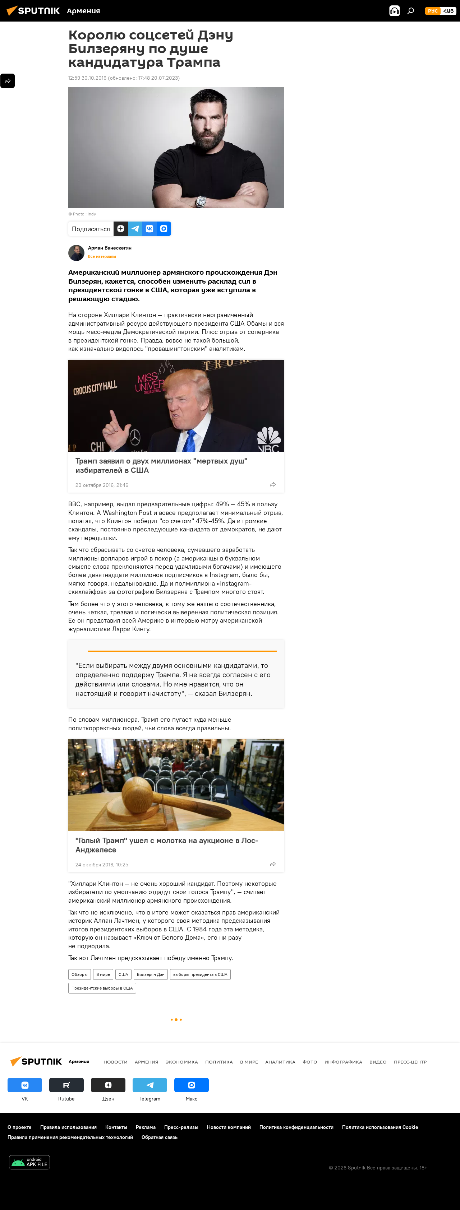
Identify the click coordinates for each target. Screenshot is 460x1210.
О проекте (20, 1127)
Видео (378, 1061)
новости (116, 1061)
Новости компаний (229, 1127)
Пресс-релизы (181, 1127)
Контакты (116, 1127)
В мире (103, 974)
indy (92, 214)
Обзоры (80, 974)
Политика (219, 1061)
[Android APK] (29, 1163)
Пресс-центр (410, 1061)
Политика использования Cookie (380, 1127)
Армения (146, 1061)
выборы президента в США (200, 974)
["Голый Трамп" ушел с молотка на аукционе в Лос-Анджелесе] (176, 785)
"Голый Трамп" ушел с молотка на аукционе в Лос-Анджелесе (166, 845)
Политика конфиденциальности (296, 1127)
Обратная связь (160, 1137)
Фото (310, 1061)
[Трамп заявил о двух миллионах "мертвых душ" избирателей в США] (176, 406)
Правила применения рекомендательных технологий (70, 1137)
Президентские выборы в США (102, 988)
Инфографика (343, 1061)
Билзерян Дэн (151, 974)
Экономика (182, 1061)
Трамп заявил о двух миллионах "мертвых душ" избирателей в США (161, 465)
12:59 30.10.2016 (87, 78)
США (123, 974)
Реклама (146, 1127)
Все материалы (102, 256)
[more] (273, 484)
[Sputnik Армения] (35, 17)
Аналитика (280, 1061)
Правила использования (68, 1127)
